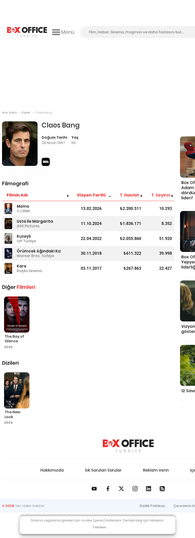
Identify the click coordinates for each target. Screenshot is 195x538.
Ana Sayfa (9, 112)
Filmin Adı (17, 195)
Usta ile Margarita (35, 221)
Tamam (99, 527)
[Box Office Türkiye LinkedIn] (148, 488)
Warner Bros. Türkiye (35, 255)
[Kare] (8, 268)
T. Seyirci (160, 195)
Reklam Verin (156, 470)
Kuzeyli (24, 236)
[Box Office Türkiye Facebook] (107, 488)
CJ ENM (23, 211)
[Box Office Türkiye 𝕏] (121, 488)
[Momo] (8, 208)
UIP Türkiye (26, 241)
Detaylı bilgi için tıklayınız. (143, 520)
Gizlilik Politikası (152, 505)
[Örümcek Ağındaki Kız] (8, 253)
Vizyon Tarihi (91, 195)
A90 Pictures (28, 226)
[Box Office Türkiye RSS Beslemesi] (162, 488)
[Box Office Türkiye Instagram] (135, 488)
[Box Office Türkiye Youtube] (94, 488)
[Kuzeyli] (8, 238)
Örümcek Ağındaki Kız (39, 251)
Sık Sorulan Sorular (103, 470)
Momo (23, 206)
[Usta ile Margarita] (8, 223)
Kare (21, 266)
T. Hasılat (129, 195)
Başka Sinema (29, 270)
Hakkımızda (52, 470)
